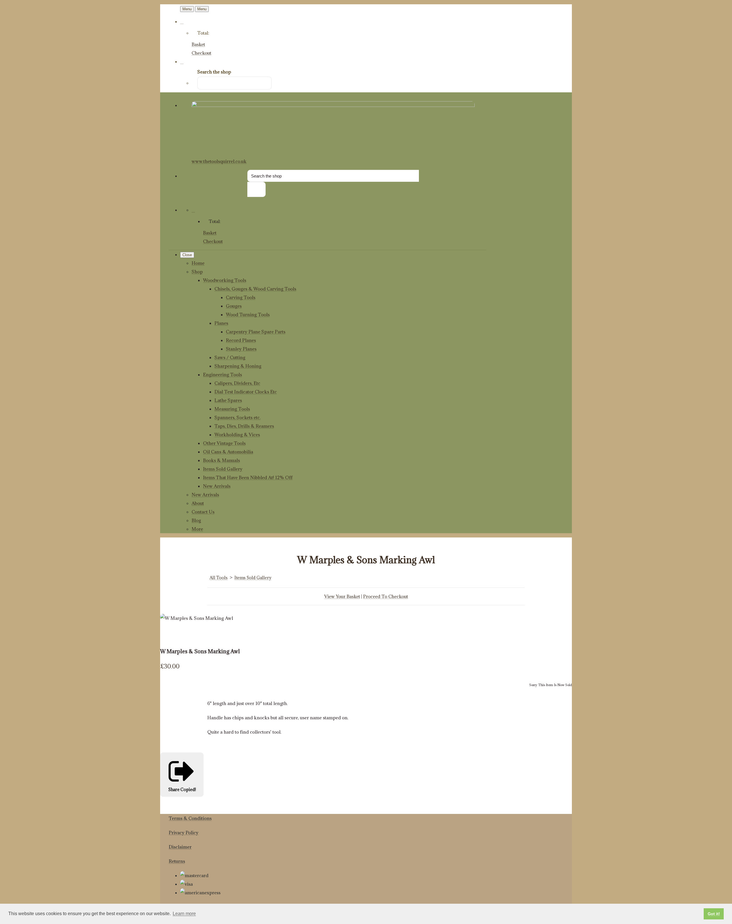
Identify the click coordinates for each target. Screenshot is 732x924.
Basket (198, 44)
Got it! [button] (714, 913)
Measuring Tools (232, 409)
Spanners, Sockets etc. (237, 417)
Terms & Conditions (190, 818)
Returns (177, 861)
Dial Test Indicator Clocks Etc (245, 392)
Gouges (234, 306)
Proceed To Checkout (385, 596)
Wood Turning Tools (248, 314)
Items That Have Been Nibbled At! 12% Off (248, 477)
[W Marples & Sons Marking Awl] (168, 635)
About (198, 503)
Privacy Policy (183, 832)
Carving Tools (240, 297)
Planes (221, 323)
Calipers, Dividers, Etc (237, 383)
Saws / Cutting (229, 357)
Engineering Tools (222, 374)
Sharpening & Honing (237, 366)
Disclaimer (180, 847)
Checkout (201, 53)
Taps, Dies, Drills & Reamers (244, 426)
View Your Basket (342, 596)
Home (198, 263)
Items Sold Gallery (222, 469)
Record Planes (241, 340)
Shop (197, 271)
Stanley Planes (241, 349)
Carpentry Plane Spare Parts (255, 331)
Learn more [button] (184, 913)
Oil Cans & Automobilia (228, 452)
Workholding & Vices (237, 434)
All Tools (219, 577)
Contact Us (203, 512)
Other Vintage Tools (224, 443)
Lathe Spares (228, 400)
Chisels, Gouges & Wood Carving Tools (255, 289)
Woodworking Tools (224, 280)
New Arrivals (216, 486)
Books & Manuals (221, 460)
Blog (196, 520)
